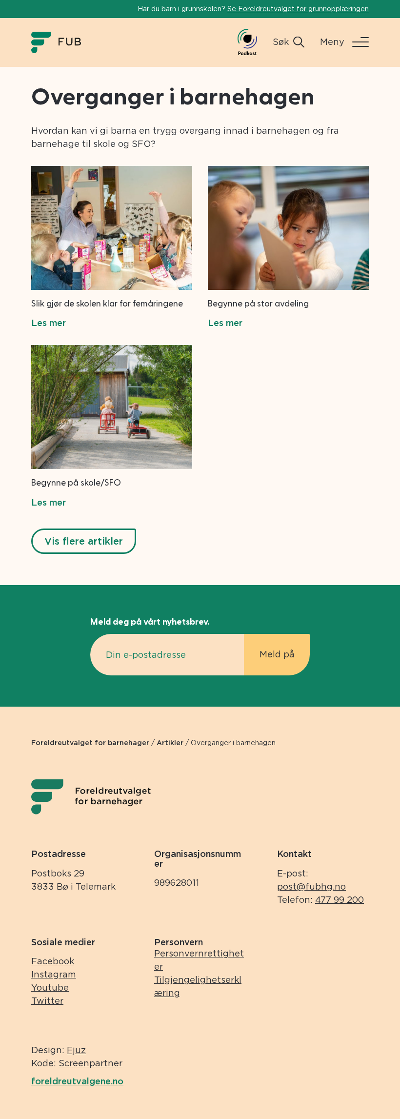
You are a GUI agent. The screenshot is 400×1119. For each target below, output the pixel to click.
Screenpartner (90, 1063)
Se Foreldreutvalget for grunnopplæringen (298, 9)
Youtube (50, 987)
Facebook (52, 961)
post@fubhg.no (311, 886)
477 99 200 (339, 900)
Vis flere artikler (83, 541)
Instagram (53, 974)
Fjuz (76, 1050)
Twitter (47, 1001)
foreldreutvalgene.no (77, 1081)
